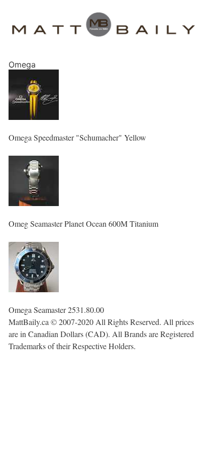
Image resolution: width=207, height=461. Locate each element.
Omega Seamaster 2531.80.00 (56, 309)
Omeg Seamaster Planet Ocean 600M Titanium (83, 223)
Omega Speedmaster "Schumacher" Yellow (77, 137)
